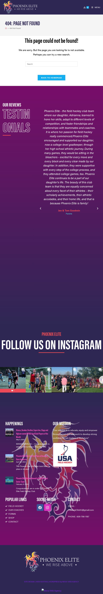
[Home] (6, 28)
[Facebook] (40, 507)
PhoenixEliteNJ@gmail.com (81, 509)
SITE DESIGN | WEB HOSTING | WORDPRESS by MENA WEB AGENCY (51, 581)
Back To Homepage (51, 77)
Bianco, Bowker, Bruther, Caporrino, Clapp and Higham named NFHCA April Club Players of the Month (32, 433)
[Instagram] (47, 507)
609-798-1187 (83, 516)
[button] (40, 208)
